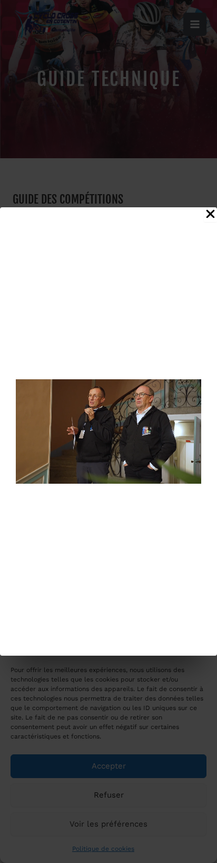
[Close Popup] (210, 214)
